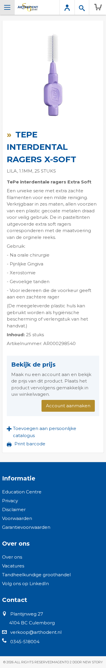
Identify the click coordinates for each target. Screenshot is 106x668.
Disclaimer (14, 509)
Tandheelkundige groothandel (36, 574)
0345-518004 (24, 641)
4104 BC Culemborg (32, 623)
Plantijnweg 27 (26, 614)
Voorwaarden (17, 518)
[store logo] (28, 7)
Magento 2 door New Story (77, 662)
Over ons (12, 557)
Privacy (10, 500)
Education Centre (22, 492)
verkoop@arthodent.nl (36, 632)
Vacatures (13, 566)
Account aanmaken (68, 405)
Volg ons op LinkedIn (25, 583)
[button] (53, 432)
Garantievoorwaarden (26, 527)
